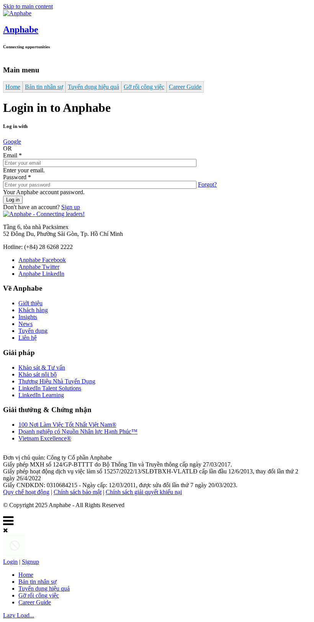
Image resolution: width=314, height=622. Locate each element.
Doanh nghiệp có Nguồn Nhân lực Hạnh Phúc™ (77, 431)
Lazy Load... (18, 615)
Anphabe (20, 29)
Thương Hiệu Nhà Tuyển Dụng (56, 381)
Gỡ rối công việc (144, 86)
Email (12, 155)
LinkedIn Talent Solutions (49, 388)
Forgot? (207, 184)
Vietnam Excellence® (44, 438)
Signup (30, 561)
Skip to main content (28, 6)
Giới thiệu (30, 303)
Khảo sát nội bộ (37, 374)
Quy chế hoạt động (26, 492)
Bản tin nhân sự (44, 86)
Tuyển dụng (32, 330)
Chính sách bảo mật (77, 492)
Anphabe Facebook (42, 260)
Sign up (70, 207)
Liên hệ (27, 337)
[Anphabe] (17, 13)
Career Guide (185, 86)
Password (17, 177)
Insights (27, 317)
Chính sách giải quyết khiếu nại (144, 492)
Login (10, 561)
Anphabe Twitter (38, 267)
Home (12, 86)
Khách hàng (33, 310)
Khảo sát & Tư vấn (41, 367)
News (25, 324)
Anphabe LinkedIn (41, 273)
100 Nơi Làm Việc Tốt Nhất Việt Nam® (67, 424)
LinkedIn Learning (41, 395)
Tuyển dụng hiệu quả (93, 86)
